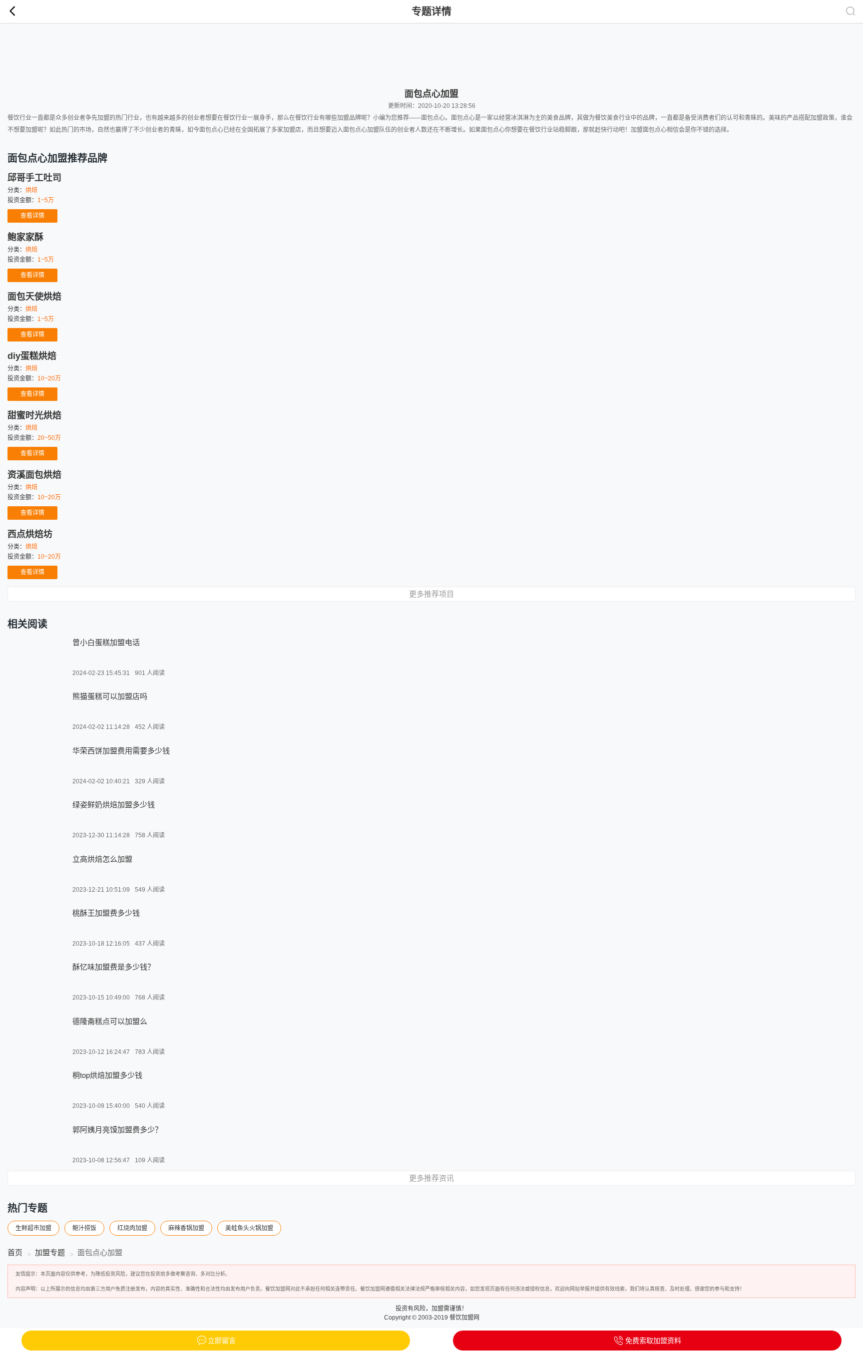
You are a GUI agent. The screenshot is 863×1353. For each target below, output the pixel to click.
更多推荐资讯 (431, 1178)
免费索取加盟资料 (653, 1341)
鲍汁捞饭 (84, 1228)
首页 (14, 1252)
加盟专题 (50, 1252)
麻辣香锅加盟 (186, 1228)
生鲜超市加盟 (33, 1228)
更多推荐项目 (431, 594)
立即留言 (222, 1341)
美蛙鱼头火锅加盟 (249, 1228)
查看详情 (32, 215)
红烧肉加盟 (132, 1228)
